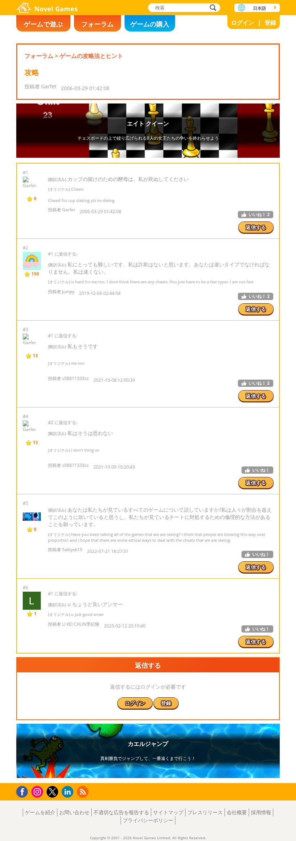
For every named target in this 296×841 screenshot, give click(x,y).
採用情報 (261, 812)
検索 (212, 8)
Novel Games (56, 8)
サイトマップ (168, 812)
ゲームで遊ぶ (43, 24)
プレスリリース (205, 812)
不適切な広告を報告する (121, 812)
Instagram (38, 791)
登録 (270, 22)
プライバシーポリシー (148, 820)
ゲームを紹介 (40, 812)
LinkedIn (68, 792)
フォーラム (97, 24)
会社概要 (237, 812)
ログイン (242, 22)
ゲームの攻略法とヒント (91, 56)
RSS (83, 792)
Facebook (24, 791)
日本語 (259, 8)
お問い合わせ (74, 812)
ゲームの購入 (149, 24)
